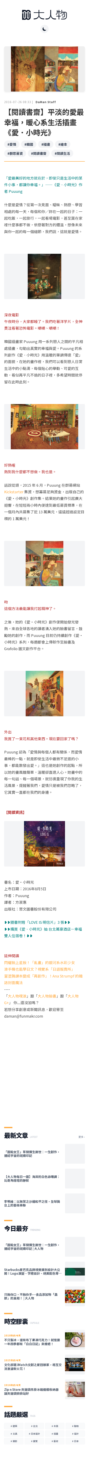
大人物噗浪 (17, 996)
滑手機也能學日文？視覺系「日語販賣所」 (39, 969)
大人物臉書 (47, 996)
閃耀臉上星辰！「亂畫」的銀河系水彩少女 (39, 962)
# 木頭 (55, 1426)
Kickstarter (13, 491)
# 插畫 (55, 1433)
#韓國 (28, 144)
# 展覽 (34, 1441)
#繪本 (62, 144)
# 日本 (75, 1441)
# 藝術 (55, 1441)
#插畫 (45, 144)
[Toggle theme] (44, 29)
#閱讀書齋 (38, 153)
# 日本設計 (34, 1433)
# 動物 (75, 1426)
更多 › (81, 1136)
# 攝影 (14, 1441)
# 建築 (14, 1426)
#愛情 (11, 144)
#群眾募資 (15, 153)
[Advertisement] (44, 1069)
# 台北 (34, 1426)
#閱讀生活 (62, 153)
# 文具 (14, 1433)
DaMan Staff (46, 102)
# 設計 (75, 1433)
